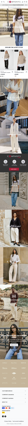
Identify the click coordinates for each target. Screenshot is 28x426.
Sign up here (14, 345)
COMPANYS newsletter (8, 394)
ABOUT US (4, 402)
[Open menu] (1, 1)
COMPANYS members (7, 398)
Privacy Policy (7, 421)
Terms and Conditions (18, 421)
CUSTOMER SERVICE (7, 391)
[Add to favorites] (13, 51)
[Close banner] (26, 5)
